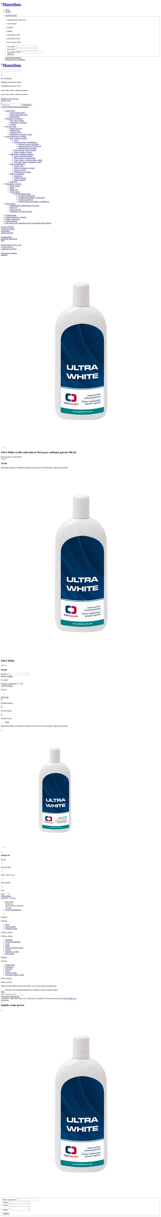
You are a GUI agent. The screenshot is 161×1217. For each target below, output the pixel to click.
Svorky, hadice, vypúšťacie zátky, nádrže (28, 160)
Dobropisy (9, 969)
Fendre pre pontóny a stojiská (24, 168)
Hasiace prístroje (20, 180)
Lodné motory (10, 111)
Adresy (7, 971)
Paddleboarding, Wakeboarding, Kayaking (24, 206)
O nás (7, 10)
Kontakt (8, 12)
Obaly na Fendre (20, 170)
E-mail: (6, 1205)
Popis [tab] (7, 722)
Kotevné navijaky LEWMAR (28, 144)
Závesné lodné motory (17, 113)
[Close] (2, 75)
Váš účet (4, 957)
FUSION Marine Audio (22, 194)
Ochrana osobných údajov (14, 948)
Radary (12, 188)
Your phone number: (14, 52)
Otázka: (6, 1210)
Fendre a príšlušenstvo (17, 164)
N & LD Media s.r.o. (69, 998)
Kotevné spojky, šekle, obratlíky (25, 150)
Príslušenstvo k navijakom (27, 148)
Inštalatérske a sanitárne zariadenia (21, 154)
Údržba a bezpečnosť (17, 174)
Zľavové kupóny (11, 973)
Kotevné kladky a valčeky (23, 152)
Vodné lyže (13, 207)
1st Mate (13, 124)
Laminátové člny (15, 132)
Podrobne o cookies (12, 952)
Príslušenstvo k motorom (13, 119)
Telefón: (6, 1202)
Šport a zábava (10, 204)
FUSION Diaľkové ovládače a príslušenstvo (33, 202)
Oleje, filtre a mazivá (17, 121)
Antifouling (18, 176)
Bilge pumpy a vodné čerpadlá (24, 158)
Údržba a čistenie (20, 178)
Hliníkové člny (15, 130)
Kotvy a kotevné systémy (18, 138)
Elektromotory (15, 117)
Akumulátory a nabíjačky (18, 123)
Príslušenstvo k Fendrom (22, 172)
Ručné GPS (14, 190)
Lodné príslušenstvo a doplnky (16, 136)
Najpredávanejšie (11, 929)
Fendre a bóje (18, 166)
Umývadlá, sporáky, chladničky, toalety (27, 162)
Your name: (11, 47)
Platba (7, 946)
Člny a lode (10, 126)
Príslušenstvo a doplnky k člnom (21, 134)
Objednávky (9, 967)
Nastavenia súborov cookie (14, 975)
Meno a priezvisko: (10, 1200)
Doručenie (8, 940)
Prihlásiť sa (5, 99)
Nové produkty (10, 927)
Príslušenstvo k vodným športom (21, 211)
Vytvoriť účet (13, 99)
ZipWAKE (13, 182)
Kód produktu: (6, 457)
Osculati (4, 463)
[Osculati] (4, 697)
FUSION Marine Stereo (26, 196)
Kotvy (16, 140)
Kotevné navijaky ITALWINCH (29, 146)
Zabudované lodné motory (19, 115)
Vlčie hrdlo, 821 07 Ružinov (15, 60)
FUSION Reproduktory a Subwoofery (31, 198)
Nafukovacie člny (16, 128)
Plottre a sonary (15, 186)
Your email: (11, 49)
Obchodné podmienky (13, 942)
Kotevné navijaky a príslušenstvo (25, 142)
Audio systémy (15, 192)
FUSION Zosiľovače (25, 200)
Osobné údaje (10, 965)
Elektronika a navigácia (13, 184)
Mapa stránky (10, 954)
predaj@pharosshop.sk (13, 58)
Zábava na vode (15, 209)
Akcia (7, 925)
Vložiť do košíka (7, 686)
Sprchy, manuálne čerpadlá (23, 156)
